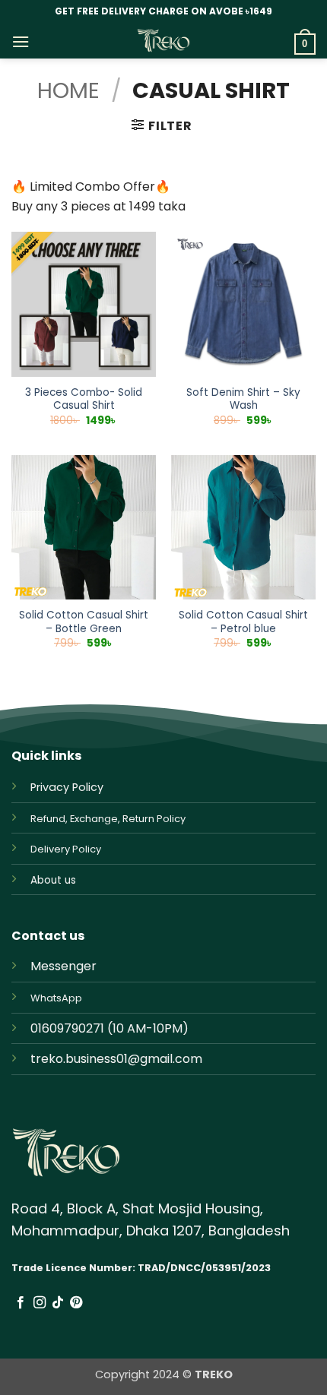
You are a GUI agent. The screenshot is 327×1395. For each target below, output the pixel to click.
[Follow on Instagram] (39, 1303)
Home (68, 90)
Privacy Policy (66, 787)
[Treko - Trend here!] (164, 41)
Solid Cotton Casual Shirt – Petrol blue (243, 622)
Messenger (63, 966)
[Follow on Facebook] (20, 1303)
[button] (20, 41)
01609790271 (67, 1028)
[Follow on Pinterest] (76, 1303)
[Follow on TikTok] (58, 1303)
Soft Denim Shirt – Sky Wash (243, 399)
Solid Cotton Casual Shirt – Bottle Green (83, 622)
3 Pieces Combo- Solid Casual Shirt (83, 399)
